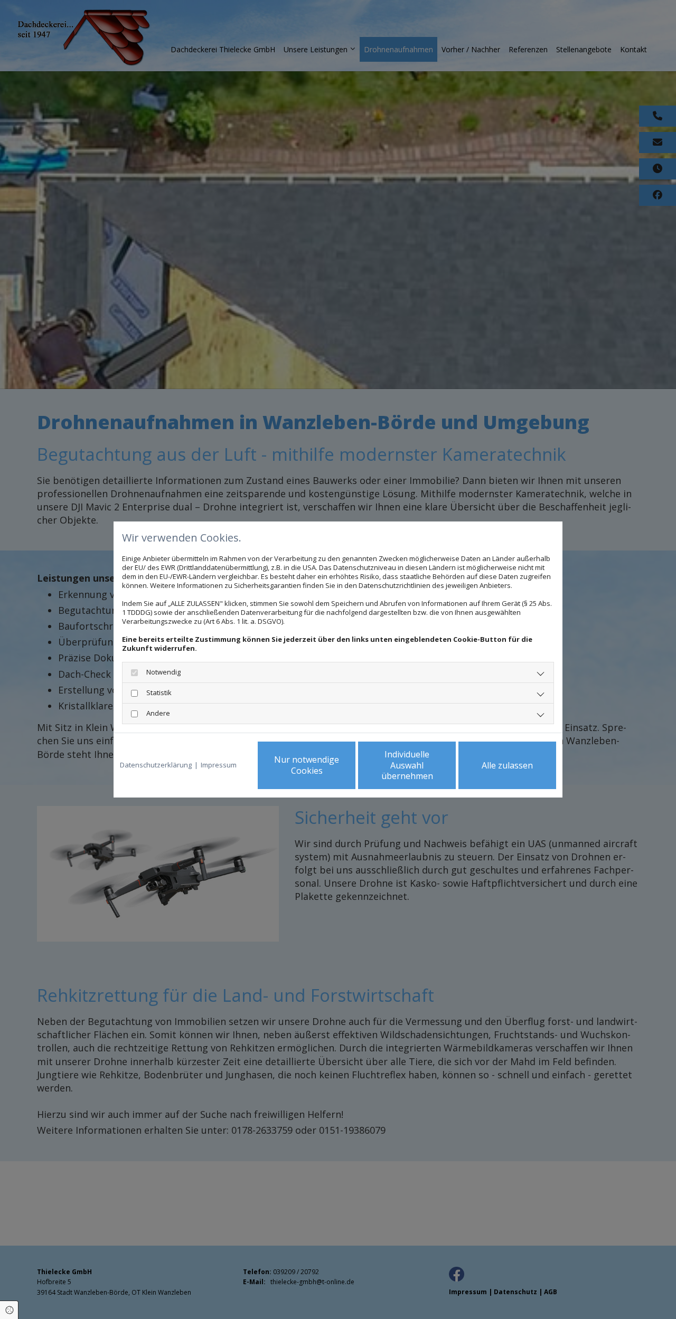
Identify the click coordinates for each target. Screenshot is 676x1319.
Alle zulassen (507, 765)
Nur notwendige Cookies (306, 765)
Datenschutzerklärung (156, 765)
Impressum (219, 765)
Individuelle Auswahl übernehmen (407, 765)
